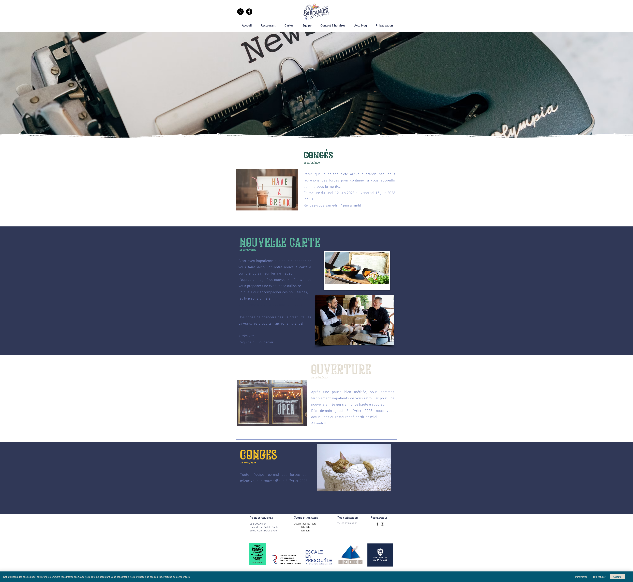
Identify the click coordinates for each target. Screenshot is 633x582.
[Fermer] (629, 576)
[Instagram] (240, 11)
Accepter (617, 576)
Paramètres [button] (581, 576)
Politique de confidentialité (177, 576)
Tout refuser (599, 576)
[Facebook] (249, 11)
